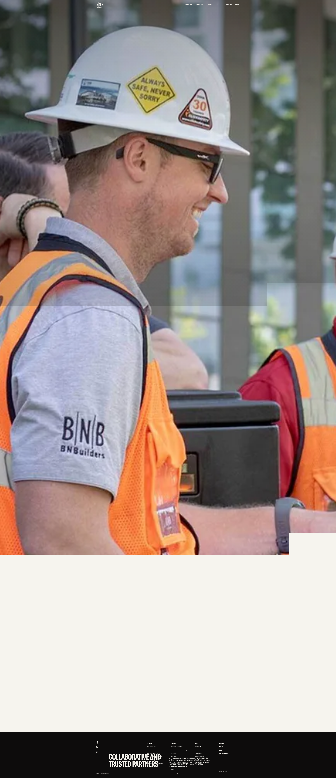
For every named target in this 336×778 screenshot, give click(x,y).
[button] (189, 5)
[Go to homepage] (100, 5)
